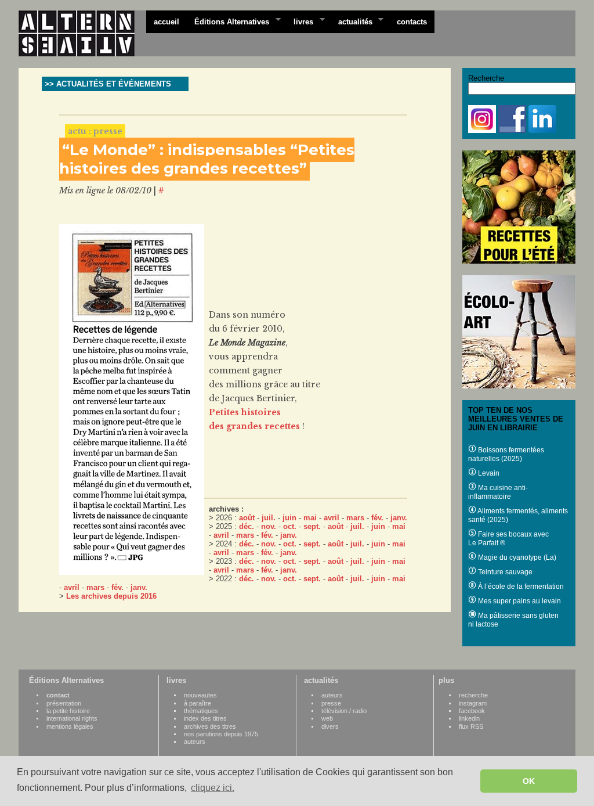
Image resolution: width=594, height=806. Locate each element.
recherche (473, 695)
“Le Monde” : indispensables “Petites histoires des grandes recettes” (206, 159)
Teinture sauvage (504, 572)
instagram (473, 703)
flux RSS (471, 726)
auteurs (194, 741)
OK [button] (529, 781)
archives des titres (210, 726)
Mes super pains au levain (518, 601)
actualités (351, 21)
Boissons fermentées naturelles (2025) (506, 454)
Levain (487, 473)
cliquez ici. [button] (212, 788)
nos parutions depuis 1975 (221, 734)
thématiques (201, 710)
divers (330, 726)
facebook (472, 710)
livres (299, 21)
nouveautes (200, 695)
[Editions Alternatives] (82, 33)
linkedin (469, 718)
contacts (412, 21)
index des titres (205, 718)
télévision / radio (344, 710)
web (327, 718)
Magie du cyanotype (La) (516, 557)
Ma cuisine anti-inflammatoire (498, 492)
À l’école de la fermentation (520, 586)
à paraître (197, 703)
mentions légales (69, 726)
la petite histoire (68, 710)
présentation (63, 703)
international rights (71, 718)
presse (331, 703)
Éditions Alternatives (228, 21)
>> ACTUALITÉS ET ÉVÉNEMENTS (108, 84)
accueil (166, 21)
